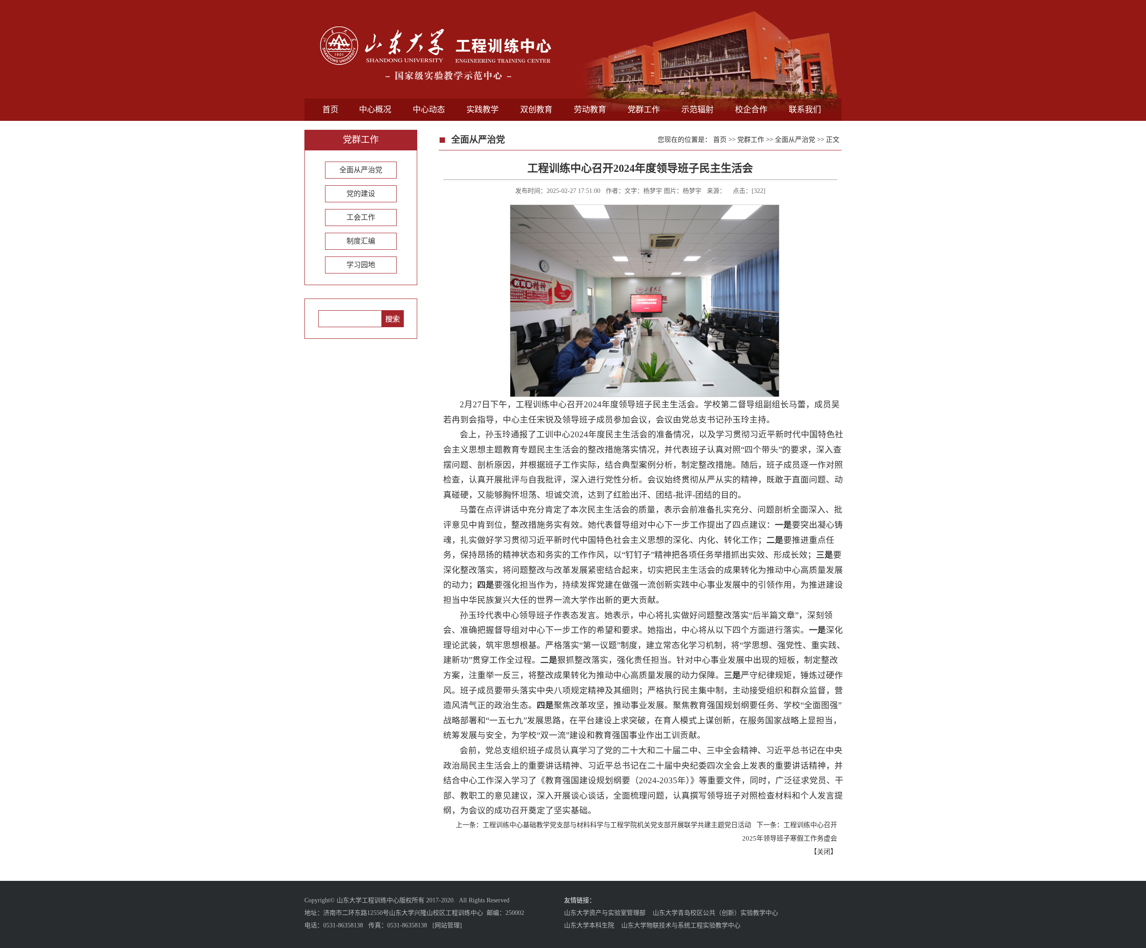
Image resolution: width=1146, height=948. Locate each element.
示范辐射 (697, 109)
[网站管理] (447, 925)
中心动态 (429, 109)
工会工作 (360, 217)
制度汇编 (360, 241)
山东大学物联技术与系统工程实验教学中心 (680, 925)
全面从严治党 (360, 170)
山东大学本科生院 (589, 925)
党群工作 (644, 109)
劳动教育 (590, 109)
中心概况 (375, 109)
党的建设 (360, 193)
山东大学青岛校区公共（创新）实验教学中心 (715, 913)
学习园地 (360, 265)
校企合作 (751, 109)
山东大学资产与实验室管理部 (605, 913)
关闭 (823, 851)
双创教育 (536, 109)
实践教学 (482, 109)
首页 (330, 109)
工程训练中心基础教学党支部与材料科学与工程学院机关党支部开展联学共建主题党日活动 (617, 824)
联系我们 (805, 109)
